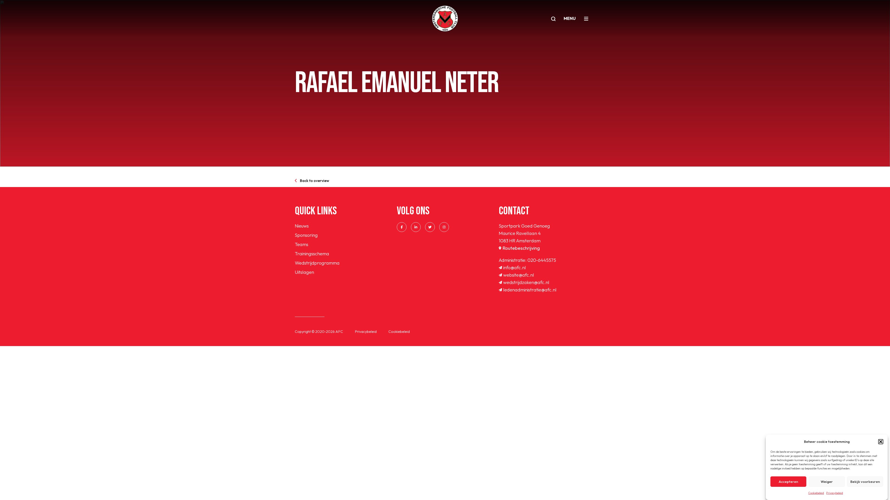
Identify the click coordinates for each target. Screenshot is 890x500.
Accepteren (788, 481)
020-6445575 (542, 260)
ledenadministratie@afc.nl (529, 290)
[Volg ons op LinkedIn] (416, 227)
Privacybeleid (834, 493)
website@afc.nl (518, 275)
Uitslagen (304, 272)
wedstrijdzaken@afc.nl (526, 282)
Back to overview (314, 180)
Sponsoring (306, 235)
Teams (301, 244)
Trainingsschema (312, 253)
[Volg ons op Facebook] (402, 227)
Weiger (827, 481)
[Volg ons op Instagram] (444, 227)
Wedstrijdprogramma (317, 263)
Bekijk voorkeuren (865, 481)
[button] (880, 441)
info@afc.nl (514, 267)
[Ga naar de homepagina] (445, 18)
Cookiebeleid (816, 493)
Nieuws (302, 226)
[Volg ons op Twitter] (430, 227)
